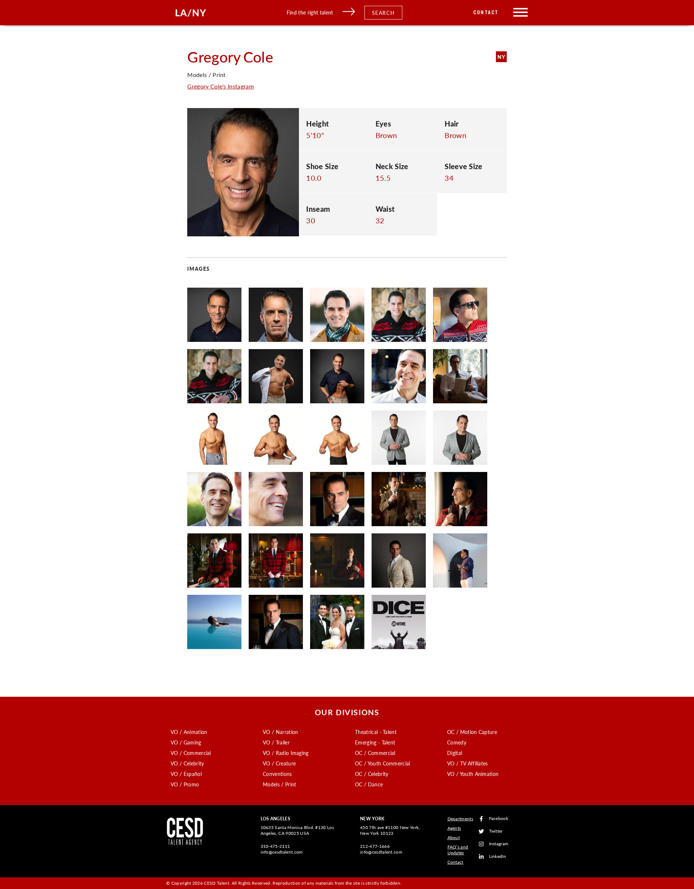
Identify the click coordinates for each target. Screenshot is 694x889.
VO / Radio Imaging (286, 752)
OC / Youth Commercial (382, 763)
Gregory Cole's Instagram (220, 86)
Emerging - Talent (375, 742)
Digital (454, 752)
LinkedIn (497, 856)
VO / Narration (280, 731)
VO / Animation (189, 731)
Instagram (499, 844)
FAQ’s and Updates (457, 850)
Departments (460, 819)
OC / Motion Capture (472, 731)
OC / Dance (369, 784)
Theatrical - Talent (376, 731)
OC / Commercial (375, 752)
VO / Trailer (276, 742)
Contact (486, 12)
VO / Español (186, 773)
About (453, 837)
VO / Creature (279, 763)
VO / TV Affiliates (467, 763)
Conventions (277, 773)
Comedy (456, 742)
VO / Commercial (191, 752)
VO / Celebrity (187, 763)
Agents (454, 828)
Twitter (496, 831)
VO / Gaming (186, 742)
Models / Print (279, 784)
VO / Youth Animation (472, 773)
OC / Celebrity (371, 773)
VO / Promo (185, 784)
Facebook (499, 818)
